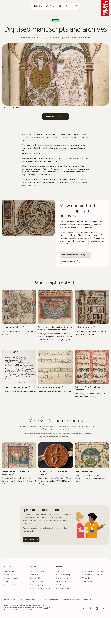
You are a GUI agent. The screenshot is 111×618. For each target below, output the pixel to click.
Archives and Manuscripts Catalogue (82, 221)
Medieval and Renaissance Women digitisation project (69, 426)
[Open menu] (76, 6)
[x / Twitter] (83, 608)
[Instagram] (97, 608)
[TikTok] (104, 608)
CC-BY (46, 608)
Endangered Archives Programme (46, 169)
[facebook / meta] (90, 608)
